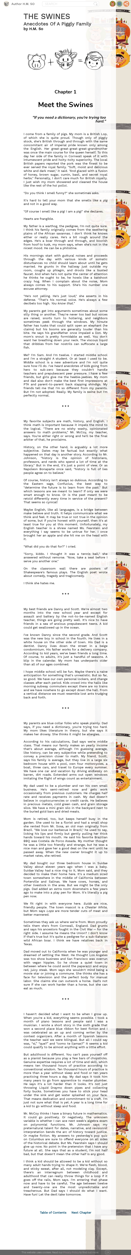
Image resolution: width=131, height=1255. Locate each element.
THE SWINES (47, 16)
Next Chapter (81, 1212)
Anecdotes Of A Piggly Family (57, 24)
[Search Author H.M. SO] (95, 3)
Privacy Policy (71, 1252)
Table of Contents (53, 1212)
